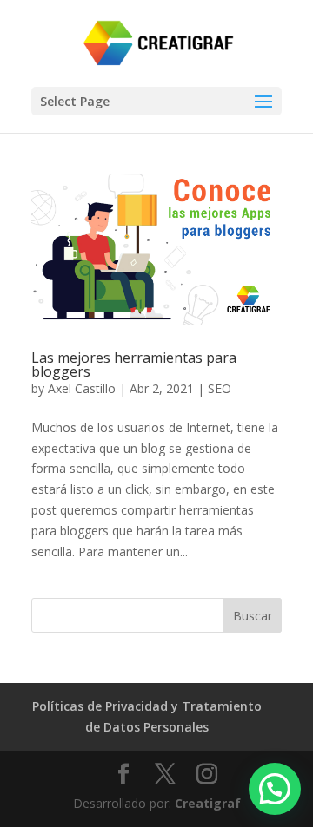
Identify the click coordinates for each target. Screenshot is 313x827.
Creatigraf (208, 803)
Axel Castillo (82, 388)
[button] (275, 789)
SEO (219, 388)
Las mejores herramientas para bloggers (133, 364)
